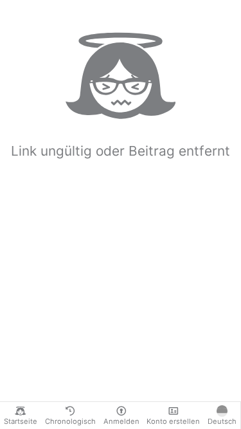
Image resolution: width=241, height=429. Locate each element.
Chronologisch (70, 421)
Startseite (20, 421)
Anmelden (121, 421)
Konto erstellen (173, 421)
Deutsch (222, 421)
